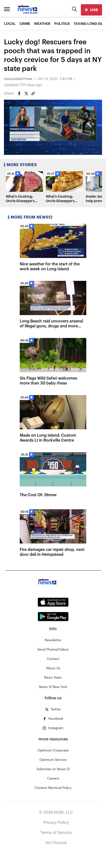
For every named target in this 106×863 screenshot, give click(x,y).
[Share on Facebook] (19, 94)
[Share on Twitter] (26, 94)
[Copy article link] (33, 94)
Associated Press (18, 79)
